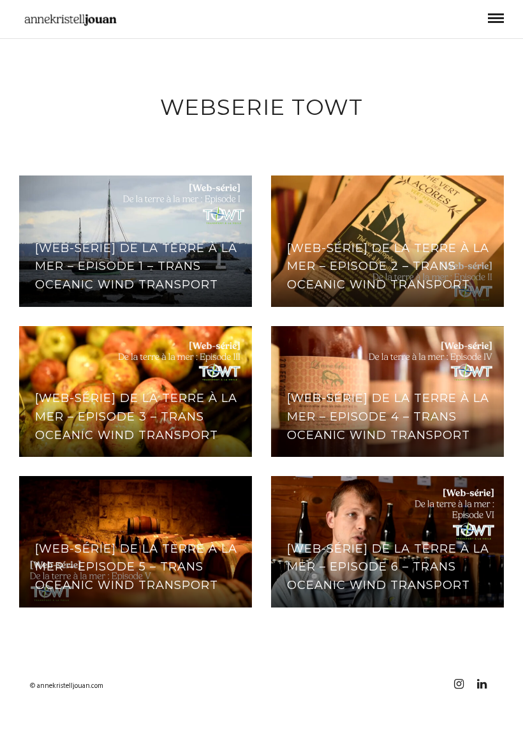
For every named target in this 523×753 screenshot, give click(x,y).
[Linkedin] (481, 684)
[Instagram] (458, 684)
